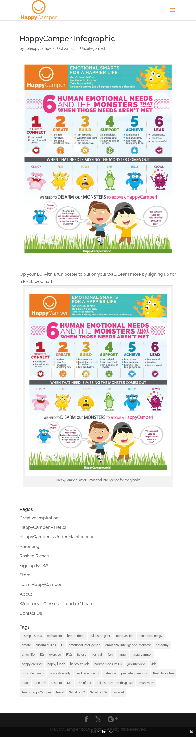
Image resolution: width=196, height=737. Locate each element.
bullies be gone (100, 636)
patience (110, 673)
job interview (136, 664)
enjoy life (28, 654)
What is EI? (77, 692)
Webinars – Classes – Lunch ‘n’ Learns (57, 603)
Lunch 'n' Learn (33, 673)
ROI (69, 683)
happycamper (142, 654)
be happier (54, 636)
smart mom (146, 683)
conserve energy (150, 636)
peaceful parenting (134, 673)
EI (62, 645)
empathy (162, 645)
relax (25, 683)
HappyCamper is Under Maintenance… (58, 536)
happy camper (32, 664)
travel (60, 692)
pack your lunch (87, 673)
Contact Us (31, 613)
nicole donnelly (60, 673)
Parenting (29, 546)
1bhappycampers (39, 48)
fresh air (97, 654)
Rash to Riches (34, 555)
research (40, 683)
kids (153, 664)
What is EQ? (98, 692)
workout (118, 692)
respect (56, 683)
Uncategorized (92, 48)
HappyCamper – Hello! (43, 527)
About (26, 594)
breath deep (75, 636)
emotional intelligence (84, 645)
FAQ (69, 654)
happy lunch (56, 664)
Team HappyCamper (41, 584)
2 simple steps (32, 636)
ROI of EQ (84, 683)
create (26, 645)
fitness (81, 654)
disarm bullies (46, 645)
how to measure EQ (108, 664)
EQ (42, 654)
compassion (124, 636)
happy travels (79, 664)
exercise (55, 654)
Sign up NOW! (34, 565)
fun (110, 654)
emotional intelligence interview (128, 645)
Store (25, 575)
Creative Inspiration (39, 517)
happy (122, 654)
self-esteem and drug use (114, 683)
